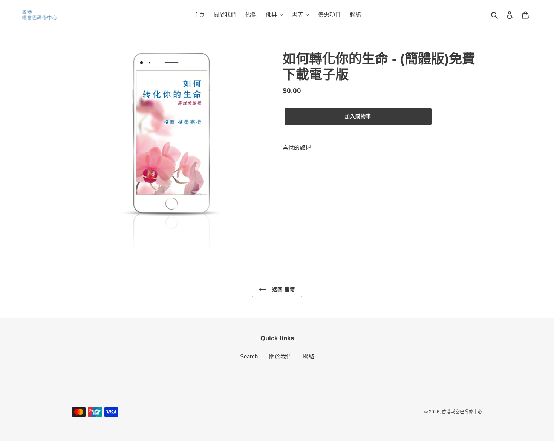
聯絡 (308, 356)
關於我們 (280, 356)
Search (249, 356)
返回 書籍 (282, 289)
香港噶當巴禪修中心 (462, 412)
